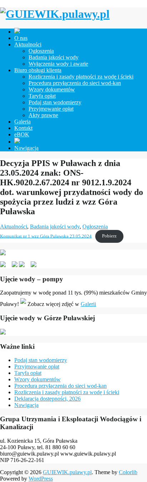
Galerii (88, 304)
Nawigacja (26, 148)
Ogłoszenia (41, 51)
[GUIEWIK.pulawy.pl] (55, 13)
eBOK (21, 134)
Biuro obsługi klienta (37, 70)
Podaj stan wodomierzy (55, 102)
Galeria (22, 122)
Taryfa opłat (42, 96)
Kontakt (23, 128)
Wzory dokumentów (52, 89)
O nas (20, 38)
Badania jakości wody (53, 57)
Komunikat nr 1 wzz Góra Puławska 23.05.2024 (46, 236)
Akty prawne (43, 115)
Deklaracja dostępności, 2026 (47, 399)
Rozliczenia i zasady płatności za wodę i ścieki (81, 77)
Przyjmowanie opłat (51, 109)
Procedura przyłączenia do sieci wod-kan (75, 83)
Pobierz (109, 236)
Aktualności (27, 44)
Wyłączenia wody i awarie (58, 64)
